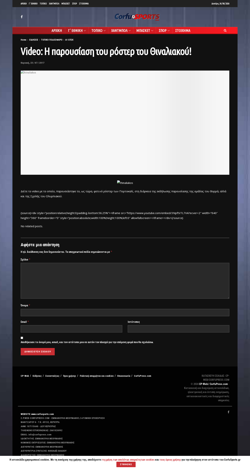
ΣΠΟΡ (74, 3)
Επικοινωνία (123, 376)
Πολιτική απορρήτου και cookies (97, 376)
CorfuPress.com (142, 376)
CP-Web (25, 376)
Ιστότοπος (134, 321)
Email (25, 322)
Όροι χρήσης (69, 376)
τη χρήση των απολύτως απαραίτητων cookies (128, 459)
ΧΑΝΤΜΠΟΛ (54, 3)
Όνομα (25, 305)
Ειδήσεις (37, 376)
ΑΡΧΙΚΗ (24, 3)
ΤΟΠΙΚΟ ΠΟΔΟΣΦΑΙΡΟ (51, 40)
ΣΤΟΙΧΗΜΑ (84, 3)
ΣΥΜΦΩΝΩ (126, 464)
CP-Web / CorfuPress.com (213, 384)
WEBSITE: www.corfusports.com (37, 414)
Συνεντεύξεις (52, 376)
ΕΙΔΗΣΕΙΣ (33, 40)
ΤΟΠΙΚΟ (43, 3)
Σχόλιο (26, 259)
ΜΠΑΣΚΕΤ (65, 3)
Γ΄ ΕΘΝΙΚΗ (33, 3)
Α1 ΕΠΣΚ (69, 40)
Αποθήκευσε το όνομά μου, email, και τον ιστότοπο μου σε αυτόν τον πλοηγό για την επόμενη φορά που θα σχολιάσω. (87, 342)
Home (23, 40)
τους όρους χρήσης (170, 459)
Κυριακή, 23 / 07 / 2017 (32, 62)
